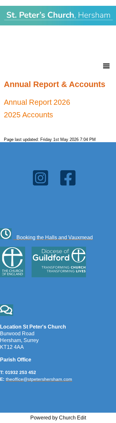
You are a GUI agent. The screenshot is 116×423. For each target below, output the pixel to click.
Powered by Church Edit (58, 417)
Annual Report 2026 (37, 102)
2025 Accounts (28, 115)
